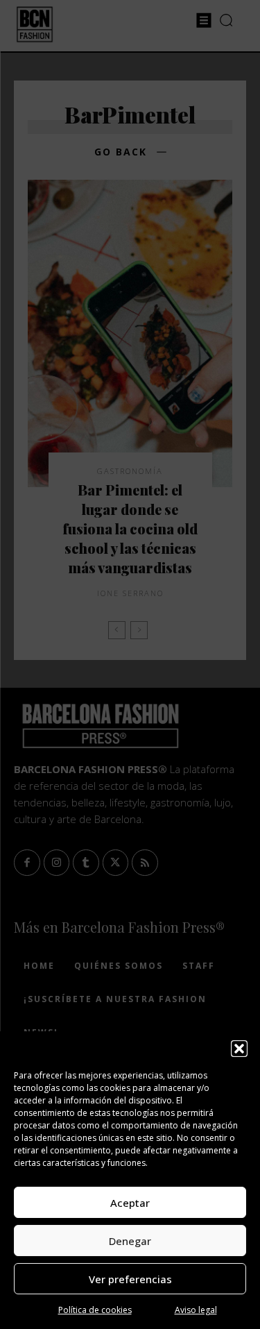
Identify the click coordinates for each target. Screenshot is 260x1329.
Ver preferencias (130, 1279)
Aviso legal (196, 1310)
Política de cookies (95, 1310)
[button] (239, 1049)
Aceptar (130, 1203)
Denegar (130, 1241)
